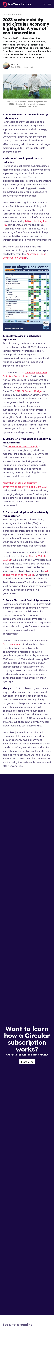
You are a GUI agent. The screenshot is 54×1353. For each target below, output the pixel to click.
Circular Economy (12, 14)
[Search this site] (45, 4)
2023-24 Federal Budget (29, 391)
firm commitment (13, 644)
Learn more (27, 1062)
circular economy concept (22, 446)
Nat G (14, 64)
